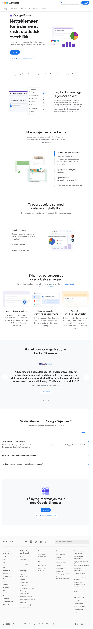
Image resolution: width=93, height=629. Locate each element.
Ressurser (43, 9)
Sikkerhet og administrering (25, 552)
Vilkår (24, 624)
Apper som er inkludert (7, 552)
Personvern (16, 624)
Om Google (32, 624)
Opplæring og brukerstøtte (78, 552)
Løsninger (5, 9)
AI (29, 9)
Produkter (14, 9)
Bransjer (23, 9)
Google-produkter (44, 624)
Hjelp (54, 624)
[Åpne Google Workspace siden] (11, 3)
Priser (35, 9)
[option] (21, 74)
